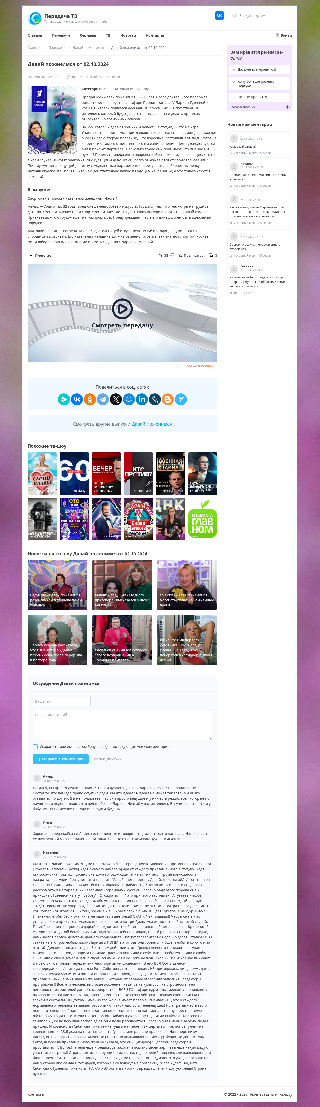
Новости (128, 35)
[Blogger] (168, 399)
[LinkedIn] (142, 399)
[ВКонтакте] (77, 399)
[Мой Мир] (129, 399)
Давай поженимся (88, 47)
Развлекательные (118, 88)
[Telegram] (103, 399)
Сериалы (88, 35)
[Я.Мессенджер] (64, 399)
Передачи (61, 35)
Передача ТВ (61, 16)
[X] (116, 399)
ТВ (108, 35)
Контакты (155, 35)
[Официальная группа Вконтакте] (219, 18)
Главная (35, 35)
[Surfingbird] (181, 399)
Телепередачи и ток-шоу (271, 1094)
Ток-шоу (142, 88)
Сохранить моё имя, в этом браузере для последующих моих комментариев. (106, 746)
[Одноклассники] (90, 399)
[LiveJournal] (155, 399)
